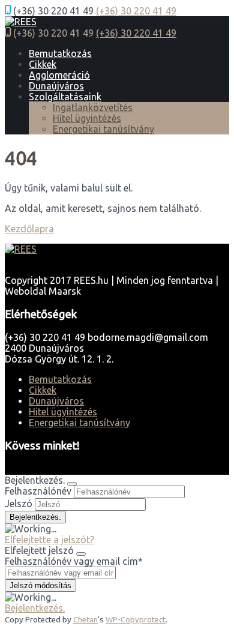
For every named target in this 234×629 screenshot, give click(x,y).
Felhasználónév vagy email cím (74, 561)
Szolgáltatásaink (65, 96)
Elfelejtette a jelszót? (49, 539)
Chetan (85, 619)
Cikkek (42, 64)
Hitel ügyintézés (87, 118)
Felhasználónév (38, 491)
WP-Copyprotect (136, 619)
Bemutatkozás (60, 53)
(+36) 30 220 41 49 (136, 10)
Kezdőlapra (29, 228)
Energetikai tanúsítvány (103, 129)
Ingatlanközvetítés (93, 107)
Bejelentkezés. (35, 608)
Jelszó (18, 503)
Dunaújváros (56, 85)
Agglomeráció (59, 75)
